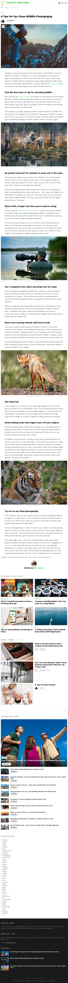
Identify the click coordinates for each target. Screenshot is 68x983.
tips (30, 557)
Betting (5, 841)
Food (4, 862)
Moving (5, 885)
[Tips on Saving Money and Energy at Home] (17, 616)
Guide (4, 866)
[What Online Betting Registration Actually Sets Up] (5, 771)
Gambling (38, 598)
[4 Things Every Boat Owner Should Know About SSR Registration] (51, 616)
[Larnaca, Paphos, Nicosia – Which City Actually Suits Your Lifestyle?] (5, 786)
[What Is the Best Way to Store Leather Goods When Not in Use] (17, 652)
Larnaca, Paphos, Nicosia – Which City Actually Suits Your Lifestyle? (33, 785)
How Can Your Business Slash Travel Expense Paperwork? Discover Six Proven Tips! (50, 665)
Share (3, 26)
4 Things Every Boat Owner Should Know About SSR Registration (50, 630)
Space (4, 901)
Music (4, 887)
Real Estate (6, 896)
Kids (4, 878)
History (5, 871)
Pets (8, 598)
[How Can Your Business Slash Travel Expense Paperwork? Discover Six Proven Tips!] (17, 672)
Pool (4, 894)
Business (5, 847)
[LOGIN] (59, 3)
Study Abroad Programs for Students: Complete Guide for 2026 (31, 819)
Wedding (5, 912)
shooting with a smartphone (28, 210)
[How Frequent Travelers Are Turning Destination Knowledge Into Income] (34, 743)
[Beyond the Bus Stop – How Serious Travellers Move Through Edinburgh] (5, 827)
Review (11, 557)
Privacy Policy (43, 981)
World (4, 913)
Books (4, 845)
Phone (4, 892)
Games (5, 864)
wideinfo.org (54, 84)
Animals (5, 557)
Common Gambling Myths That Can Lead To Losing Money (50, 602)
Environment (6, 857)
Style (4, 905)
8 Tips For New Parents (45, 685)
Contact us (51, 981)
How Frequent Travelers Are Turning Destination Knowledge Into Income (34, 952)
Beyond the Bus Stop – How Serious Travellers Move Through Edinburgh (34, 825)
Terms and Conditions (24, 981)
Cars (4, 848)
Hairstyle (5, 868)
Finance (5, 861)
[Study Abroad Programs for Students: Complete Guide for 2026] (5, 820)
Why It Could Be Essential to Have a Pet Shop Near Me (16, 602)
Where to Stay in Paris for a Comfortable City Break (27, 812)
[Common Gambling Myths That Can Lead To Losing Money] (51, 588)
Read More (14, 771)
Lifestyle (5, 882)
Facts (4, 859)
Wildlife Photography (42, 557)
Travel (4, 757)
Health (5, 869)
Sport (4, 903)
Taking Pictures (22, 557)
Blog (4, 843)
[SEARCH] (62, 3)
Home (2, 627)
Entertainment (7, 855)
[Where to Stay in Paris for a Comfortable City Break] (5, 813)
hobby (4, 873)
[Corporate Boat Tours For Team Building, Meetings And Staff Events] (5, 794)
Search (65, 710)
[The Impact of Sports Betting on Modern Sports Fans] (5, 800)
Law (4, 880)
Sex (4, 898)
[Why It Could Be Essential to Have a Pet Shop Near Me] (17, 588)
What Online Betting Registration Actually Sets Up (27, 769)
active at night (24, 97)
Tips (36, 627)
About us (35, 981)
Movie (4, 883)
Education (6, 854)
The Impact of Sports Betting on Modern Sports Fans (28, 799)
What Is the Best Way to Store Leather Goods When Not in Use (49, 645)
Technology (6, 906)
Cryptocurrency (7, 850)
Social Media (6, 899)
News (4, 889)
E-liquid (5, 852)
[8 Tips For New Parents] (17, 694)
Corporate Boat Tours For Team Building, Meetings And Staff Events (33, 791)
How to (5, 876)
